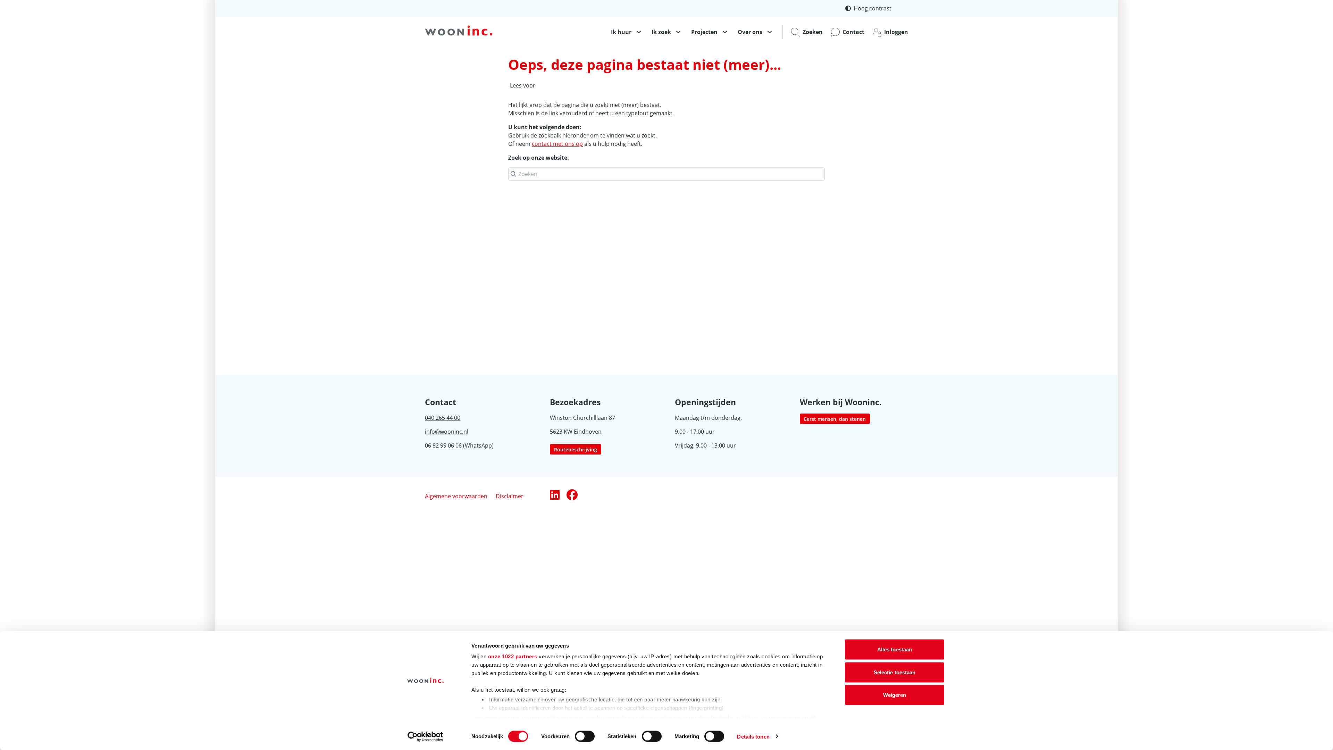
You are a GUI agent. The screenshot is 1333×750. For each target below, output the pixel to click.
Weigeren (894, 695)
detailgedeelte (716, 717)
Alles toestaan (894, 649)
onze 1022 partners (512, 656)
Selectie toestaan (895, 672)
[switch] (585, 736)
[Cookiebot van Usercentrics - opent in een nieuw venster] (425, 736)
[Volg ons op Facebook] (572, 495)
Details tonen (753, 736)
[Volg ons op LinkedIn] (555, 495)
